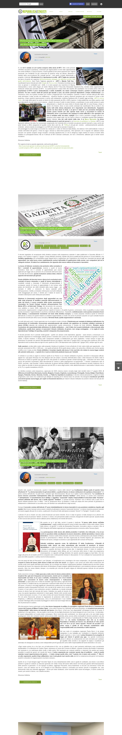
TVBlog (66, 125)
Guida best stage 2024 (92, 16)
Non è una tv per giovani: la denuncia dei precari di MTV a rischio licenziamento (44, 146)
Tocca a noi (52, 83)
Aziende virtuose (80, 11)
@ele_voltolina (39, 60)
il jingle (44, 83)
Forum (60, 11)
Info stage (89, 11)
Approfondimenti (51, 477)
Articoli (51, 11)
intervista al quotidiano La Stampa (84, 121)
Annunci (70, 11)
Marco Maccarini (90, 119)
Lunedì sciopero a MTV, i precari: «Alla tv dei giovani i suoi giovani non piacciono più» (46, 148)
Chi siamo (99, 11)
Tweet (95, 54)
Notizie (48, 57)
